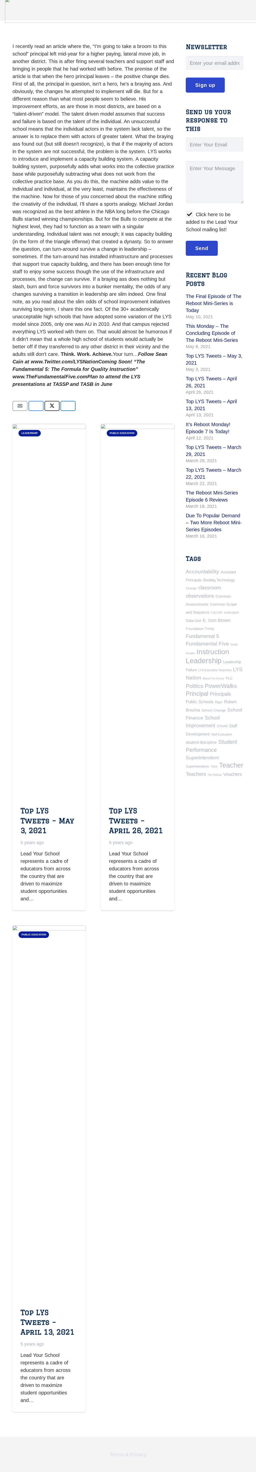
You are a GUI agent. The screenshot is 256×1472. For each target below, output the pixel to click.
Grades (190, 653)
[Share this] (36, 406)
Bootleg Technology (219, 580)
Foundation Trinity (200, 629)
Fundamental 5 (202, 636)
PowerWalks (221, 686)
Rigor (218, 702)
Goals (234, 644)
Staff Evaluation (221, 734)
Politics (194, 686)
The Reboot (215, 774)
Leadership (204, 660)
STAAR (222, 726)
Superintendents (197, 766)
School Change (214, 710)
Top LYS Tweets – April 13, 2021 (47, 1322)
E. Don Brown (216, 620)
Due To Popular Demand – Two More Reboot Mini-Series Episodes (214, 522)
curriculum (231, 612)
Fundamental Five (207, 644)
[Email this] (20, 406)
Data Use (193, 620)
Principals (220, 694)
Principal (197, 693)
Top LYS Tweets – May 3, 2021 (47, 820)
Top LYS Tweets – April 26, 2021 (136, 820)
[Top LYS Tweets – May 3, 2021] (49, 611)
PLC (229, 678)
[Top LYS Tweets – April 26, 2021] (137, 611)
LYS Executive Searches (215, 670)
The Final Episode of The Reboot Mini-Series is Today (213, 303)
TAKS (214, 766)
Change (191, 588)
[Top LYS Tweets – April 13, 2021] (49, 1113)
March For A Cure (213, 678)
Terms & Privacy (128, 1454)
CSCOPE (216, 612)
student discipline (201, 742)
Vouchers (232, 774)
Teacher (231, 765)
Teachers (196, 774)
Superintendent (202, 757)
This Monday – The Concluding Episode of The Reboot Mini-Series (212, 333)
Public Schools (200, 701)
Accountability (202, 571)
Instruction (212, 652)
